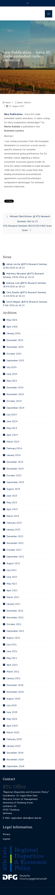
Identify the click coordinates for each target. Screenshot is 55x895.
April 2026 (12, 326)
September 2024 (15, 407)
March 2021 (13, 671)
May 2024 (12, 428)
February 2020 (14, 739)
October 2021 (14, 624)
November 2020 (15, 691)
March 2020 (13, 732)
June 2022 (12, 576)
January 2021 (13, 678)
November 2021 (15, 617)
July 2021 (12, 644)
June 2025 (12, 373)
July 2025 (12, 367)
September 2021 (15, 630)
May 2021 (12, 658)
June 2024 (12, 421)
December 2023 (15, 461)
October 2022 (14, 549)
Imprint (7, 838)
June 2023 (12, 495)
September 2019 (15, 766)
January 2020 (13, 745)
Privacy (6, 834)
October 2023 (14, 475)
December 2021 (15, 610)
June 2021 (12, 651)
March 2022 (13, 597)
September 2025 (15, 360)
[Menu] (48, 13)
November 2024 (15, 394)
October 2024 (14, 400)
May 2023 (12, 502)
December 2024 (15, 387)
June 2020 (12, 712)
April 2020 (12, 725)
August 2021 (13, 637)
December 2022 (15, 536)
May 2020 (12, 718)
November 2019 (15, 759)
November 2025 (15, 346)
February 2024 (14, 448)
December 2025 (15, 340)
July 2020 (12, 705)
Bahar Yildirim (24, 102)
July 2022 (12, 570)
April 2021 (12, 664)
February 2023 (14, 522)
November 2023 (15, 468)
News (8, 102)
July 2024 (12, 414)
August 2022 (13, 563)
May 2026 (12, 319)
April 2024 (12, 434)
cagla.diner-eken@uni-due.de (26, 817)
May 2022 (12, 583)
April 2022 (12, 590)
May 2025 (12, 380)
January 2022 (13, 603)
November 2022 (15, 543)
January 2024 (13, 455)
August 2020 (13, 698)
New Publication (13, 114)
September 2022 (15, 556)
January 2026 (13, 333)
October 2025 (14, 353)
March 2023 (13, 515)
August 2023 (13, 488)
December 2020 (15, 685)
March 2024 (13, 441)
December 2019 (15, 752)
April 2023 (12, 509)
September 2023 (15, 482)
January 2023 (13, 529)
